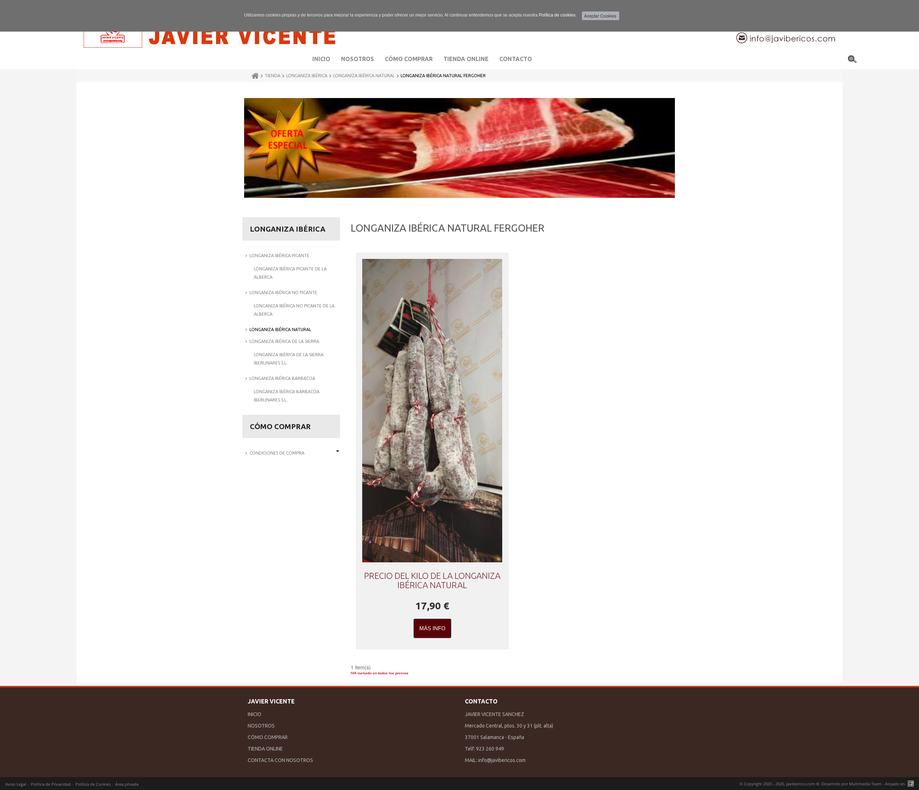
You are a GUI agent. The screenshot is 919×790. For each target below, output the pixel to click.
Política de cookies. (558, 15)
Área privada (127, 784)
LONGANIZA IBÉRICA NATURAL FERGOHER (443, 75)
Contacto (515, 59)
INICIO (254, 714)
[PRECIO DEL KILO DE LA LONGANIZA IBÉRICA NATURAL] (432, 410)
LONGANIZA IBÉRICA (306, 75)
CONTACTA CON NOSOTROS (280, 760)
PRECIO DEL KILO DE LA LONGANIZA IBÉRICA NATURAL (432, 580)
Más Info (432, 628)
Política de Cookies (93, 784)
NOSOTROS (261, 726)
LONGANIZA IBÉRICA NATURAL (364, 75)
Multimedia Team (865, 783)
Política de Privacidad (51, 784)
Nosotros (357, 59)
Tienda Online (466, 59)
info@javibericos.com (502, 760)
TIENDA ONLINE (265, 749)
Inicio (321, 59)
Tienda (272, 75)
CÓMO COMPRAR (268, 737)
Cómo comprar (409, 59)
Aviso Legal (15, 784)
